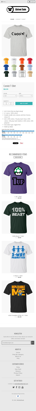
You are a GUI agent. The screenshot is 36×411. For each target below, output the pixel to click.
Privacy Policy (18, 373)
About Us (18, 356)
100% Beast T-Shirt (18, 236)
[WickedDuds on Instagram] (19, 387)
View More (18, 157)
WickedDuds (20, 400)
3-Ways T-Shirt (18, 276)
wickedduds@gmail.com (21, 384)
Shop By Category (18, 354)
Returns (18, 371)
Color (5, 93)
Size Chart (18, 369)
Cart (32, 1)
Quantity (6, 101)
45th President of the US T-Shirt (18, 315)
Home (12, 19)
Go (32, 342)
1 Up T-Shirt (18, 196)
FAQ (18, 358)
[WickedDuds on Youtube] (23, 387)
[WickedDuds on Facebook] (16, 387)
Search (18, 375)
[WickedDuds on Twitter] (13, 387)
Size (20, 93)
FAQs (18, 367)
